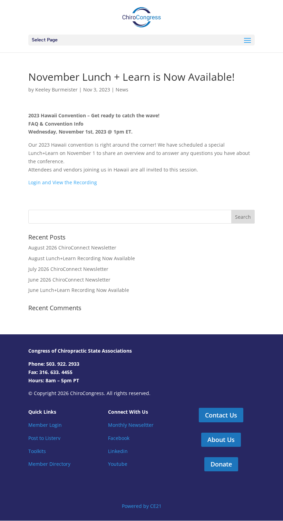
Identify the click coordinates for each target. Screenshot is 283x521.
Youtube (117, 464)
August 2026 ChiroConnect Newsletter (72, 247)
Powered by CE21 (142, 506)
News (122, 89)
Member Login (45, 425)
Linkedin (118, 451)
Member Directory (49, 464)
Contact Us (221, 415)
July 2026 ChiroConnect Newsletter (68, 269)
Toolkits (37, 451)
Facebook (118, 438)
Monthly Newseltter (131, 425)
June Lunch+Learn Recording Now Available (78, 290)
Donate (221, 464)
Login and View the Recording (62, 182)
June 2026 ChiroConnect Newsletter (69, 279)
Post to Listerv (44, 438)
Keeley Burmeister (56, 89)
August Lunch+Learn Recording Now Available (81, 258)
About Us (221, 439)
